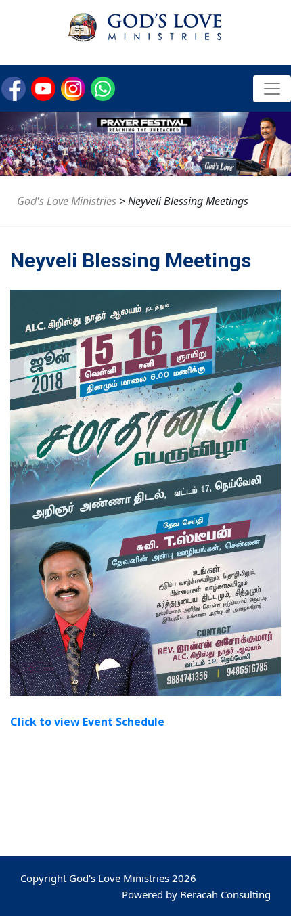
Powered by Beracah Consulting (196, 894)
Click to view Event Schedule (87, 721)
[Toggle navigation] (272, 88)
